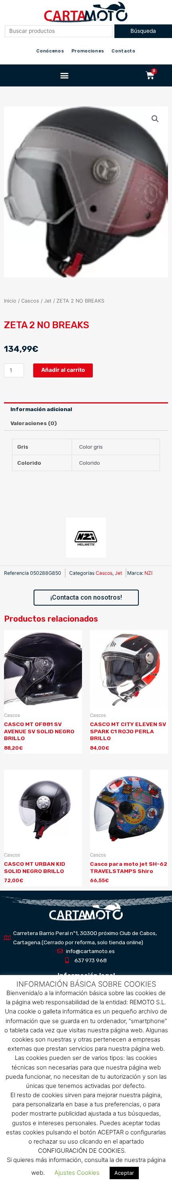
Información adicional (41, 409)
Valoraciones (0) (33, 423)
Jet (48, 301)
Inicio (10, 301)
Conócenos (50, 51)
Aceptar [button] (124, 1173)
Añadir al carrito (63, 370)
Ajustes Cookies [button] (77, 1172)
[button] (64, 75)
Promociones (88, 51)
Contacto (124, 51)
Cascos (30, 301)
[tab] (86, 409)
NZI (148, 573)
